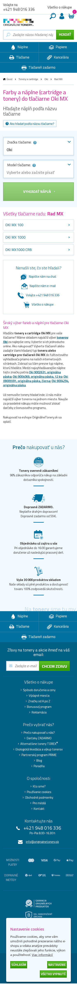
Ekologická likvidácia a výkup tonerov (39, 749)
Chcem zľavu (54, 666)
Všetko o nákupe (59, 7)
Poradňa (39, 766)
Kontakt (39, 808)
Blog (39, 760)
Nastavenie (57, 964)
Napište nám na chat (42, 276)
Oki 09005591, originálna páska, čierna (35, 378)
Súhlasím (18, 964)
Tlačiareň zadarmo (41, 67)
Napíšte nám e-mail (43, 285)
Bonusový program (39, 707)
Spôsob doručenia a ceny (39, 690)
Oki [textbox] (9, 149)
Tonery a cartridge (28, 79)
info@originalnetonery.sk (42, 841)
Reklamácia (39, 712)
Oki (46, 79)
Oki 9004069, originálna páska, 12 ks (37, 376)
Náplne (22, 47)
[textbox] (38, 172)
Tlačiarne (22, 57)
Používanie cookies (39, 792)
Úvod (9, 79)
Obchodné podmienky (39, 797)
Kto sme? (39, 786)
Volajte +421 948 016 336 (42, 295)
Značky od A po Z (39, 701)
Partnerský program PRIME (39, 755)
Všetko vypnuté (53, 974)
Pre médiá (39, 803)
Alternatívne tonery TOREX (39, 744)
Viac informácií (42, 955)
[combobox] (38, 146)
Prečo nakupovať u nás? (39, 732)
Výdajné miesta (39, 695)
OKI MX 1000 (15, 237)
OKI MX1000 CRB (18, 249)
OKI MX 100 (14, 225)
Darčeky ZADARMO (39, 738)
